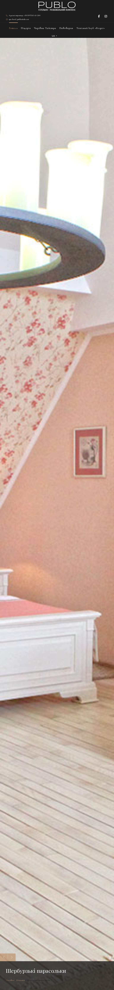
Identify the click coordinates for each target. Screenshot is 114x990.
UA (53, 36)
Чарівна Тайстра (45, 28)
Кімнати (20, 980)
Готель (13, 28)
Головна (10, 980)
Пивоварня (66, 28)
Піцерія (26, 28)
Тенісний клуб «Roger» (90, 28)
